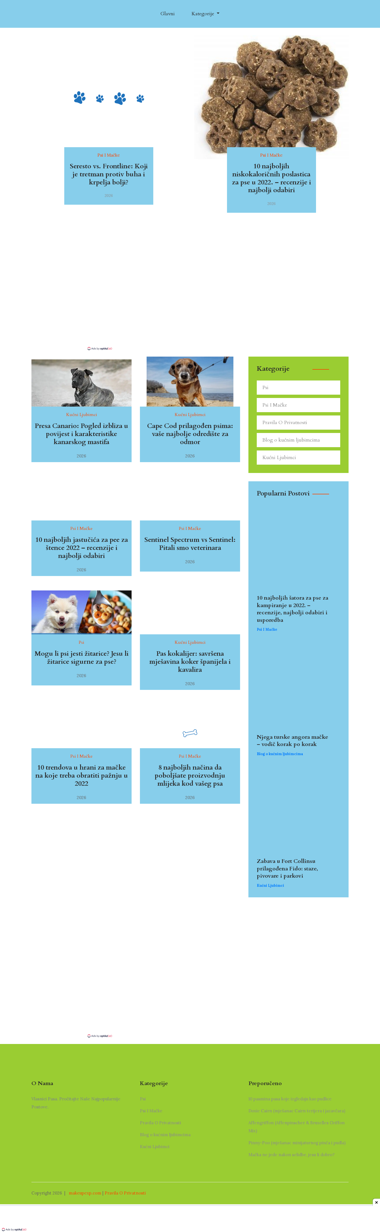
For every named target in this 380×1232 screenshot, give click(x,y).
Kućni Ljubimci (279, 457)
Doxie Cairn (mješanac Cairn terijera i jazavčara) (296, 1110)
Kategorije (203, 13)
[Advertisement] (190, 304)
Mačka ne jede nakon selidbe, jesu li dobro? (291, 1154)
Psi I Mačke (274, 405)
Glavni (168, 13)
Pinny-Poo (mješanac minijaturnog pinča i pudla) (297, 1142)
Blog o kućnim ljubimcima (291, 440)
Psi (265, 387)
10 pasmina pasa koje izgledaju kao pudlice (290, 1098)
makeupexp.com (85, 1193)
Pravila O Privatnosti (284, 422)
